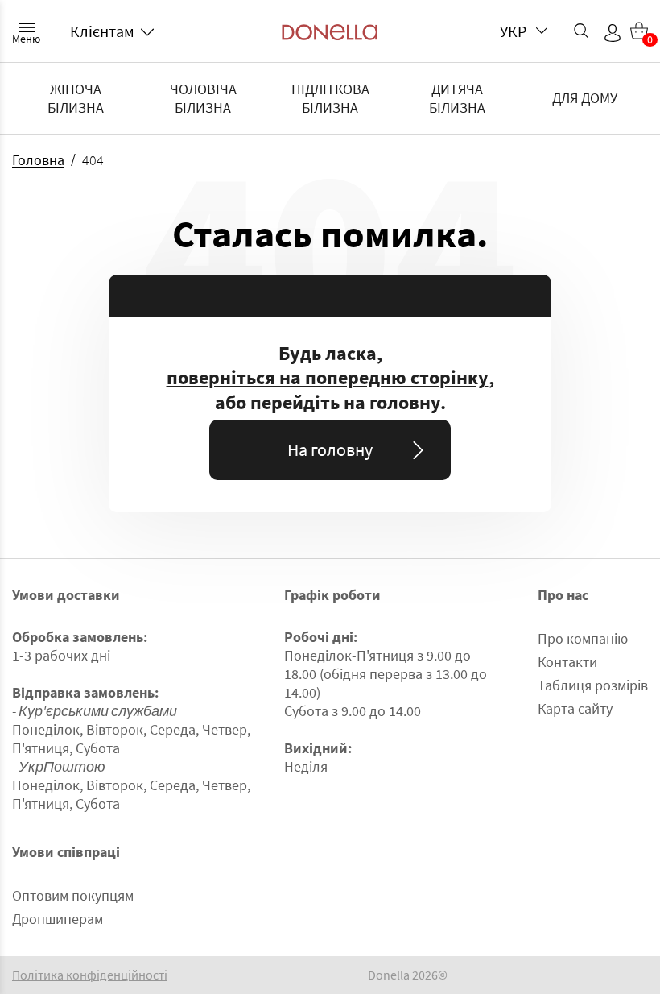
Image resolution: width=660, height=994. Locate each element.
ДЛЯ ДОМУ (584, 98)
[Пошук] (581, 30)
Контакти (567, 661)
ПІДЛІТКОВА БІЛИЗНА (330, 98)
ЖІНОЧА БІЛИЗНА (75, 98)
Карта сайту (575, 708)
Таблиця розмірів (593, 685)
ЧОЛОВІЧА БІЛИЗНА (203, 98)
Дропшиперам (57, 918)
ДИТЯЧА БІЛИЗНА (457, 98)
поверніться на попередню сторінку (328, 378)
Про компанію (583, 638)
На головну (330, 449)
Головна (38, 160)
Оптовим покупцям (73, 895)
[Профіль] (612, 33)
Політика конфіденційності (89, 975)
